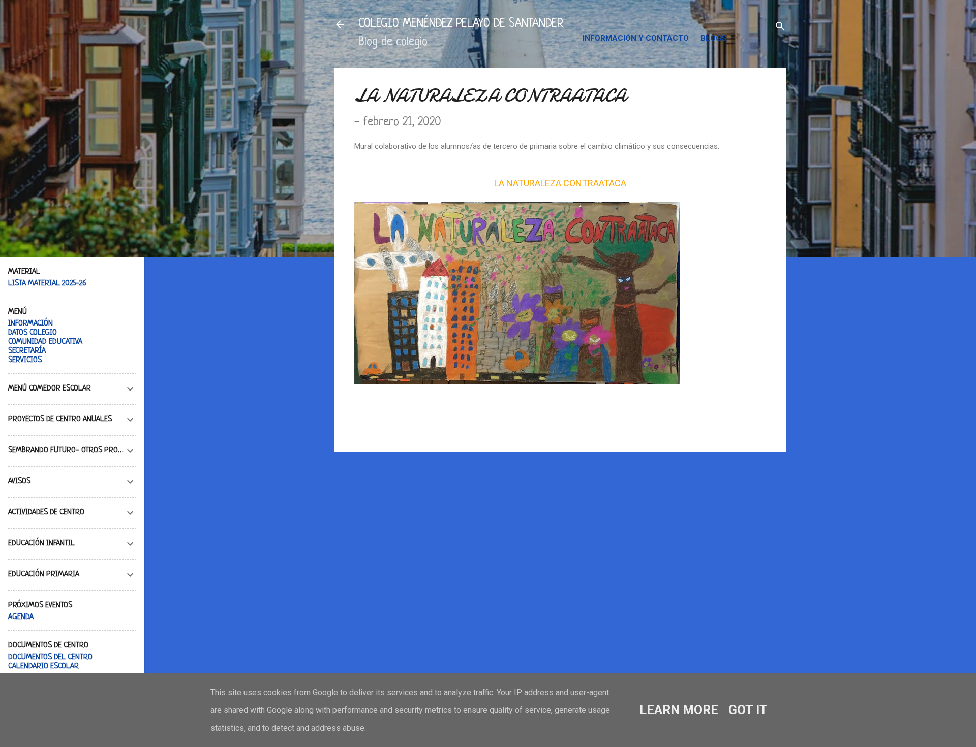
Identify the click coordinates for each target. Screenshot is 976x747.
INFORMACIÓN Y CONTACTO (636, 38)
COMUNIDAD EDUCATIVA (45, 342)
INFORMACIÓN (30, 323)
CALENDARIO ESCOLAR (43, 666)
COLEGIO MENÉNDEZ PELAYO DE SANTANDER (460, 24)
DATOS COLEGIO (32, 333)
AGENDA (21, 617)
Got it (748, 710)
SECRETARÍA (27, 351)
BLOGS (713, 38)
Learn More (678, 710)
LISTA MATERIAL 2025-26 (47, 283)
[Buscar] (780, 27)
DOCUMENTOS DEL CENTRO (50, 657)
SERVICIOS (25, 360)
